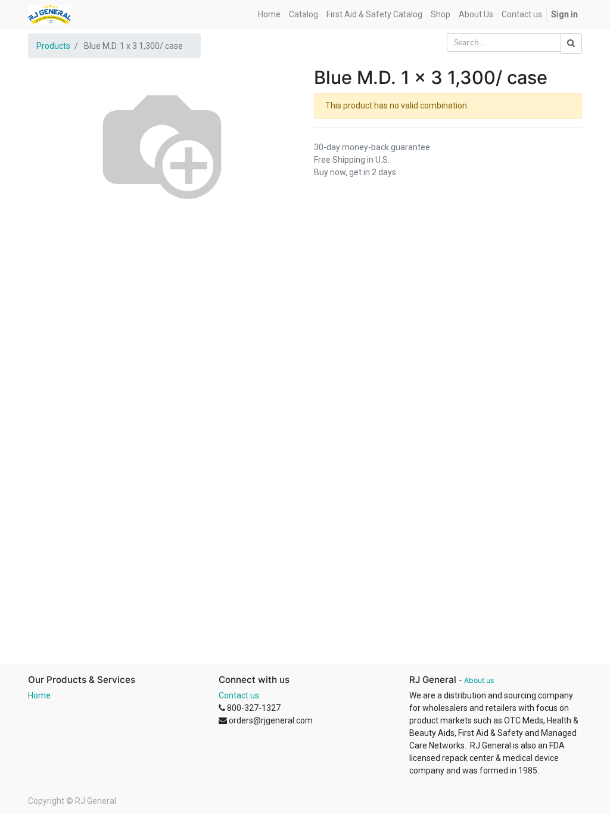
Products (53, 46)
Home (39, 695)
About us (479, 680)
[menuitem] (269, 14)
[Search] (571, 43)
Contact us (239, 695)
